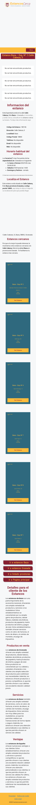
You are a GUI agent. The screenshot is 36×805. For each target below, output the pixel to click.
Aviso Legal (18, 799)
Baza (18, 292)
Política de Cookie (23, 796)
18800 (9, 265)
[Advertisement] (18, 28)
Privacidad (12, 796)
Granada (18, 293)
